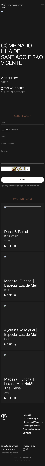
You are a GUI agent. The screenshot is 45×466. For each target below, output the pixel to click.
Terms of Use (34, 186)
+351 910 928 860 (9, 450)
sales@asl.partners (9, 446)
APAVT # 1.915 (26, 461)
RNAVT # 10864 (18, 461)
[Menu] (42, 5)
